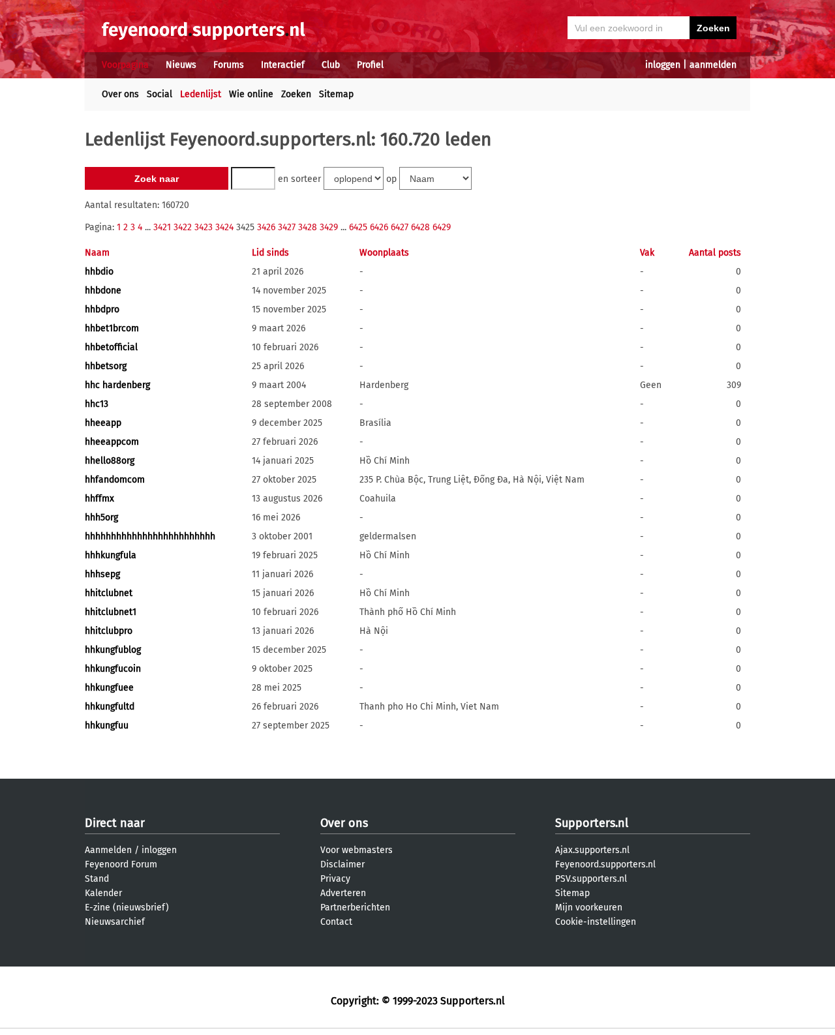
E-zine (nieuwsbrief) (127, 907)
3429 (329, 227)
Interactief (283, 64)
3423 (203, 227)
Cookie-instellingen (595, 921)
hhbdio (99, 271)
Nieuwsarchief (115, 921)
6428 (420, 227)
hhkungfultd (109, 706)
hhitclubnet (108, 593)
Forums (228, 64)
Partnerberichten (355, 907)
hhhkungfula (110, 555)
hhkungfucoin (113, 668)
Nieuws (181, 64)
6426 (379, 227)
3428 (307, 227)
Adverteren (343, 893)
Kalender (103, 893)
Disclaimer (342, 864)
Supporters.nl (591, 823)
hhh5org (101, 517)
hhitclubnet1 (110, 612)
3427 (287, 227)
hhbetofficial (111, 347)
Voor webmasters (356, 850)
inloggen (662, 64)
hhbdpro (102, 309)
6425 (358, 227)
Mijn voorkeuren (588, 907)
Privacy (335, 878)
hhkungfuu (107, 725)
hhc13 (96, 404)
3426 (266, 227)
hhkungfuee (109, 687)
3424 (224, 227)
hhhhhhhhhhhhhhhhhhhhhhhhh (150, 536)
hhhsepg (102, 574)
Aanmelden (108, 850)
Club (331, 64)
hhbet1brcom (112, 328)
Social (159, 94)
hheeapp (103, 422)
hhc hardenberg (117, 385)
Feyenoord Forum (121, 864)
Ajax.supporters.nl (592, 850)
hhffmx (99, 498)
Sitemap (336, 94)
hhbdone (103, 290)
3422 (183, 227)
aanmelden (713, 64)
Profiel (370, 64)
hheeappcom (112, 441)
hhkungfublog (113, 649)
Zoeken (296, 94)
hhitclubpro (108, 631)
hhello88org (109, 460)
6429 (442, 227)
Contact (336, 921)
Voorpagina (125, 64)
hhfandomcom (115, 479)
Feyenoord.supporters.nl (605, 864)
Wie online (251, 94)
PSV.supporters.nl (591, 878)
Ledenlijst (200, 94)
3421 (162, 227)
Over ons (120, 94)
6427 (399, 227)
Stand (97, 878)
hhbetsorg (106, 366)
